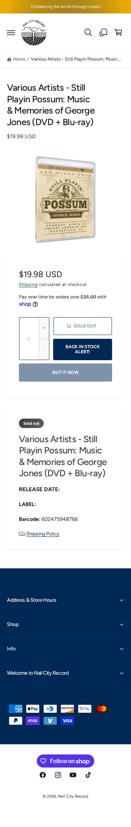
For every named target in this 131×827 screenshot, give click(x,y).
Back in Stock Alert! (83, 349)
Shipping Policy (42, 533)
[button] (11, 32)
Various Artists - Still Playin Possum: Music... (76, 59)
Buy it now (65, 372)
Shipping (28, 284)
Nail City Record (72, 796)
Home (19, 59)
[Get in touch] (103, 32)
